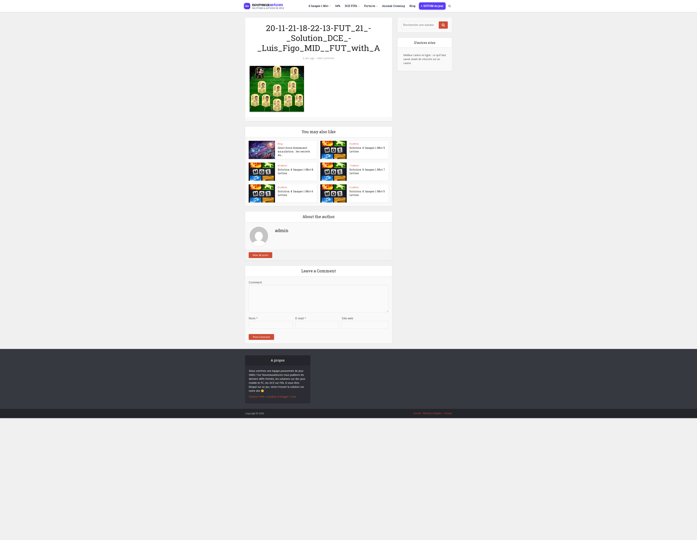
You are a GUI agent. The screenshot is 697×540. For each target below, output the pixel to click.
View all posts (260, 255)
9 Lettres (354, 143)
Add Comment (325, 58)
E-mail (300, 318)
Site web (347, 318)
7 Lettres (354, 165)
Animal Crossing (393, 6)
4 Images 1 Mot (318, 6)
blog (280, 143)
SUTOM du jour (433, 6)
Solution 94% (256, 396)
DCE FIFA (351, 6)
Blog (412, 6)
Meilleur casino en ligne (417, 55)
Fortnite (369, 6)
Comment (255, 282)
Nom (253, 318)
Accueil (417, 413)
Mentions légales (432, 413)
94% (337, 6)
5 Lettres (354, 187)
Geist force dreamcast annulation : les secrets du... (294, 151)
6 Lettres (282, 187)
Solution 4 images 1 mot (281, 396)
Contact (448, 413)
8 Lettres (282, 165)
